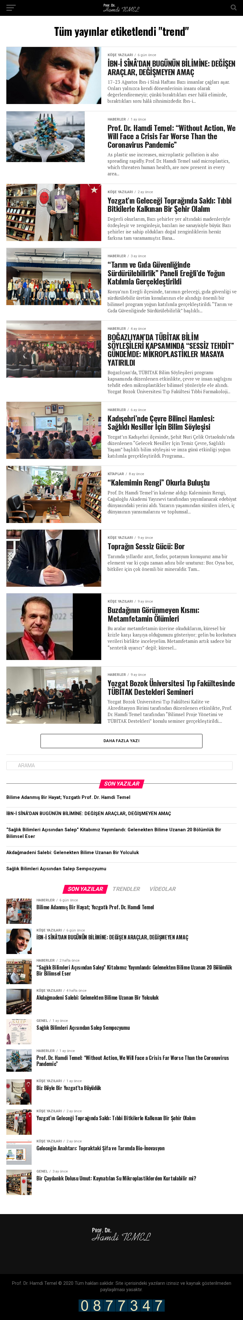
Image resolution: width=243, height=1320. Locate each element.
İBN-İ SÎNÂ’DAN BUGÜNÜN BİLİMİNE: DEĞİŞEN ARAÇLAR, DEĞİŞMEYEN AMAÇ (88, 813)
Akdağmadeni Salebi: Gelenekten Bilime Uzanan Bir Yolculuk (72, 852)
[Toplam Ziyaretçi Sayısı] (121, 1310)
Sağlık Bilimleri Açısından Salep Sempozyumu (56, 869)
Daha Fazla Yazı (121, 740)
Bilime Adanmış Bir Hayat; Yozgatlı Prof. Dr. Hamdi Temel (68, 797)
